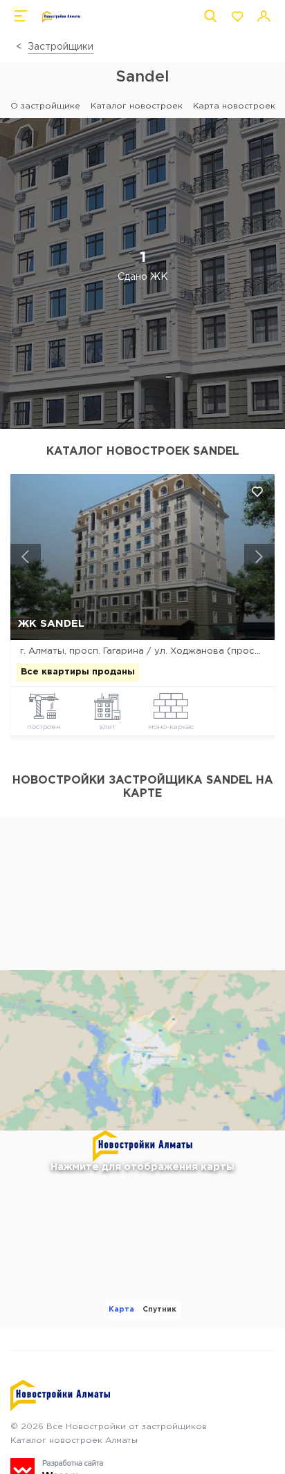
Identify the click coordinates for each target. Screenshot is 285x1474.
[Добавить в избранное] (257, 491)
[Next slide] (259, 557)
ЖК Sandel (51, 623)
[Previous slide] (25, 557)
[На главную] (61, 17)
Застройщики (60, 47)
